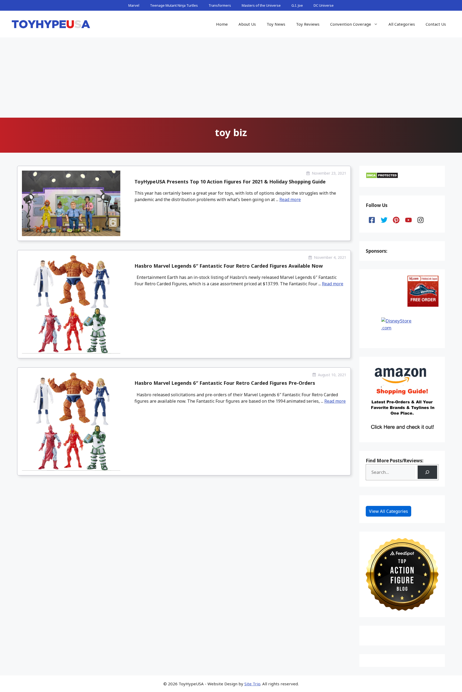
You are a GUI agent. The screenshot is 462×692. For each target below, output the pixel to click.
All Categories (401, 24)
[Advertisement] (231, 77)
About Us (247, 24)
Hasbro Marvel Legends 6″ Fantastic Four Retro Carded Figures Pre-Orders (224, 383)
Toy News (276, 24)
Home (222, 24)
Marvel (133, 5)
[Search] (427, 472)
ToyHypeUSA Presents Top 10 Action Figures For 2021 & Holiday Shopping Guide (230, 181)
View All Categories (388, 511)
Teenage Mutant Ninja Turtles (174, 5)
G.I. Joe (297, 5)
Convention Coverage (350, 24)
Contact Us (436, 24)
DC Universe (324, 5)
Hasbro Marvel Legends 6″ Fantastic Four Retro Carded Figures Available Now (228, 266)
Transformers (220, 5)
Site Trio (252, 683)
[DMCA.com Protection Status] (382, 177)
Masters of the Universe (261, 5)
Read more (290, 199)
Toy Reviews (307, 24)
